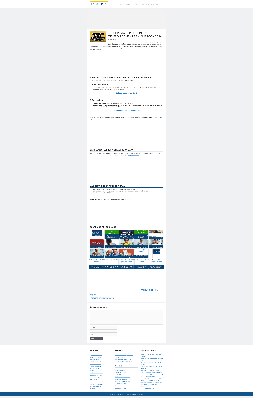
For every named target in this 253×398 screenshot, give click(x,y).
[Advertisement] (126, 19)
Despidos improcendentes (96, 373)
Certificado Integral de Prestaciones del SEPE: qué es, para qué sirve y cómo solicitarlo (151, 384)
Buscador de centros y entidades (124, 355)
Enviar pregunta (150, 4)
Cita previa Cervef (94, 359)
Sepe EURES (118, 374)
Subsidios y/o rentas (120, 383)
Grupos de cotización (95, 377)
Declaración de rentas (121, 379)
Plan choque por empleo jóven (123, 359)
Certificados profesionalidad (122, 377)
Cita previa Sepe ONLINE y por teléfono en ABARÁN (102, 297)
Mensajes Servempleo (95, 386)
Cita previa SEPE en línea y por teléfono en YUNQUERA (103, 298)
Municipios (136, 4)
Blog (157, 4)
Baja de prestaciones (95, 364)
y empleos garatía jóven (125, 361)
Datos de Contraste (120, 370)
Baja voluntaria (93, 379)
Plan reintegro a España (121, 386)
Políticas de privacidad (130, 394)
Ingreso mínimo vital (120, 388)
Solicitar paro (93, 388)
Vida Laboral (93, 370)
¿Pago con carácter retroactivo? (149, 388)
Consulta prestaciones (95, 361)
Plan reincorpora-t (94, 368)
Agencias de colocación (96, 357)
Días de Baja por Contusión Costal (150, 370)
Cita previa (128, 4)
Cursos (122, 4)
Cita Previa (93, 294)
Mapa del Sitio (140, 394)
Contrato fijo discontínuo (96, 384)
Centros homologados (121, 357)
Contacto (122, 394)
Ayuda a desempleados (96, 355)
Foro (143, 4)
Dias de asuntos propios (96, 375)
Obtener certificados (120, 372)
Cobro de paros (94, 382)
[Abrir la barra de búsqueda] (161, 4)
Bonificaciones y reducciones (122, 381)
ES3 (92, 295)
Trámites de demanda (95, 366)
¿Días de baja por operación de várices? (151, 372)
